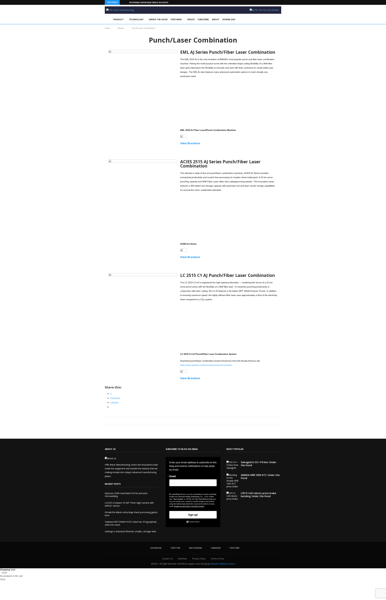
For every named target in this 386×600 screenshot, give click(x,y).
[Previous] (122, 2)
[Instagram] (273, 2)
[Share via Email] (200, 421)
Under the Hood (158, 19)
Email (172, 476)
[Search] (279, 19)
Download (228, 19)
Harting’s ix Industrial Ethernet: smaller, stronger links (130, 531)
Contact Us (167, 558)
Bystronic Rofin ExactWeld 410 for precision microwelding (160, 2)
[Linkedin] (277, 2)
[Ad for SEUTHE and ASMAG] (264, 10)
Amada (120, 28)
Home (107, 28)
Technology (136, 19)
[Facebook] (266, 2)
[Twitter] (270, 2)
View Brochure (190, 143)
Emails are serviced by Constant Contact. (189, 506)
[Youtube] (280, 2)
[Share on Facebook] (188, 421)
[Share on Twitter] (191, 421)
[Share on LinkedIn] (197, 421)
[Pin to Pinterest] (194, 421)
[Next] (126, 2)
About (215, 19)
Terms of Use (217, 558)
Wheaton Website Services (223, 563)
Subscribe (203, 19)
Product (118, 19)
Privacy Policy (199, 558)
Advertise (182, 558)
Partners (176, 19)
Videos (191, 19)
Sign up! (193, 514)
